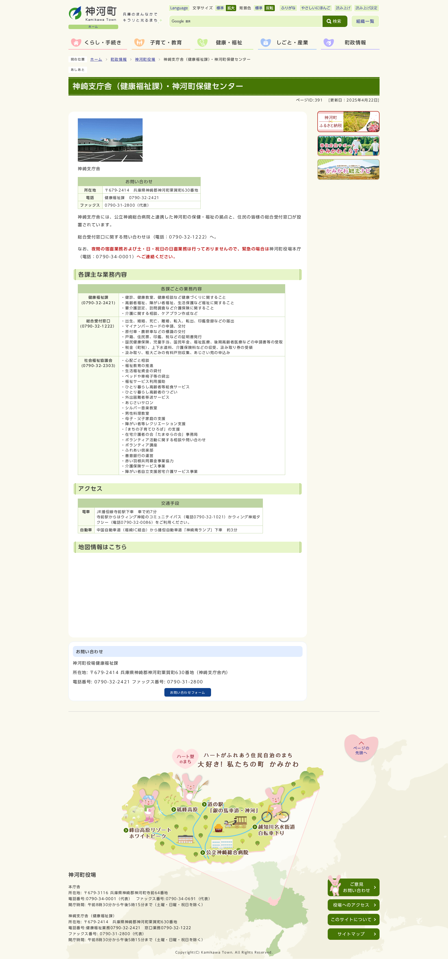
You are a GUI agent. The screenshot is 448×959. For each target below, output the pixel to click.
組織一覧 (365, 21)
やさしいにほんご (315, 8)
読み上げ (343, 8)
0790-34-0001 (101, 899)
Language (179, 8)
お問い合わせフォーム (187, 692)
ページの (361, 750)
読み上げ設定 (366, 8)
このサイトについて (351, 919)
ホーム (96, 59)
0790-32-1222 (176, 928)
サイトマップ (351, 934)
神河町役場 (145, 59)
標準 (220, 8)
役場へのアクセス (351, 905)
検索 (337, 21)
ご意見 (356, 887)
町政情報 (119, 59)
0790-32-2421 (125, 928)
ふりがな (288, 8)
